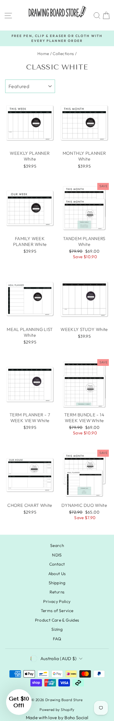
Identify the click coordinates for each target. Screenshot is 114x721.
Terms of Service (57, 610)
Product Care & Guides (57, 620)
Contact (57, 564)
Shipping (57, 582)
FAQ (57, 638)
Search (57, 545)
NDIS (57, 555)
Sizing (57, 629)
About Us (57, 573)
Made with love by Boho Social (57, 717)
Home (43, 53)
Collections (63, 53)
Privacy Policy (57, 601)
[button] (19, 702)
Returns (57, 592)
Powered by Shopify (57, 709)
